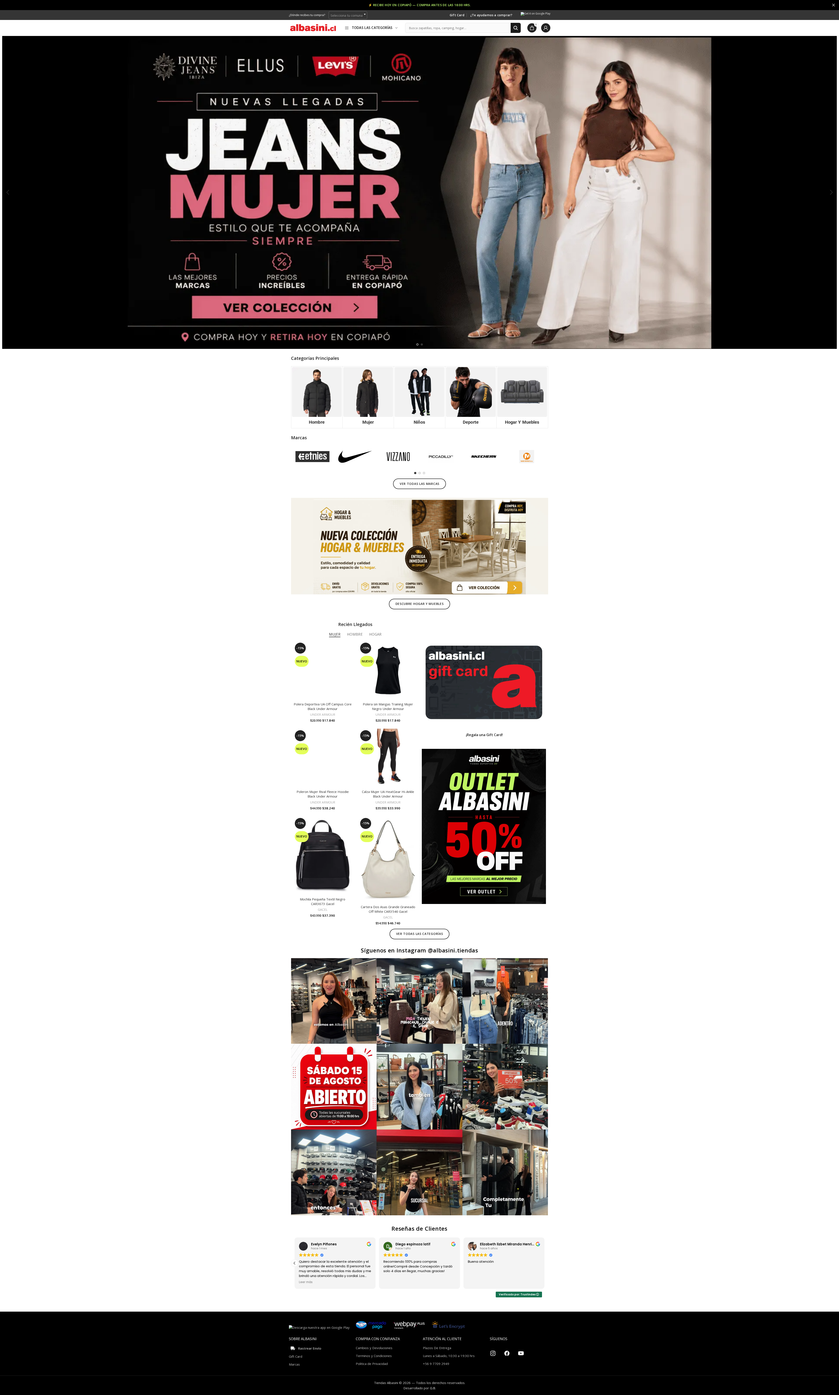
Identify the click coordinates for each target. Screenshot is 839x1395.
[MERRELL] (526, 457)
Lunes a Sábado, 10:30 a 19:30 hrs (449, 1356)
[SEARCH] (516, 28)
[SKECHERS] (483, 457)
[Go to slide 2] (422, 344)
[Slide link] (419, 192)
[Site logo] (313, 27)
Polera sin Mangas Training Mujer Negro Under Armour (388, 706)
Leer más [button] (306, 1282)
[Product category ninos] (419, 397)
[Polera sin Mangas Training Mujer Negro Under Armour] (388, 670)
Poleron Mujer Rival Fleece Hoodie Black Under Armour (323, 793)
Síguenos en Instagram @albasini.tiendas (419, 950)
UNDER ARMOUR (322, 714)
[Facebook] (507, 1351)
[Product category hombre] (317, 397)
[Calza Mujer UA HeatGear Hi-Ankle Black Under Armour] (388, 758)
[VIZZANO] (398, 457)
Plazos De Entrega (437, 1348)
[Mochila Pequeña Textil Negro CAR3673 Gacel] (322, 855)
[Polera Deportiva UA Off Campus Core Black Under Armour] (322, 670)
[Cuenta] (546, 27)
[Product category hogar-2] (522, 397)
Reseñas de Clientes (419, 1228)
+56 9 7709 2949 (436, 1363)
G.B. (433, 1388)
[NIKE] (355, 457)
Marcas (294, 1364)
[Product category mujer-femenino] (368, 397)
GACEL (322, 909)
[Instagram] (493, 1351)
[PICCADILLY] (440, 457)
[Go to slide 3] (424, 473)
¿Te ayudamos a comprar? (491, 15)
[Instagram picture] (334, 1001)
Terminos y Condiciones (374, 1356)
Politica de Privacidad (372, 1363)
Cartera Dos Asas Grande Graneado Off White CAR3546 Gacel (388, 909)
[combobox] (348, 15)
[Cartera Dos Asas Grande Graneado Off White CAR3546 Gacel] (388, 859)
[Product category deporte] (471, 397)
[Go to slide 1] (417, 344)
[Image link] (419, 545)
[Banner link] (484, 682)
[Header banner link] (419, 5)
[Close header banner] (833, 5)
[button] (7, 192)
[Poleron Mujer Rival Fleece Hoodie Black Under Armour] (322, 758)
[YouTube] (521, 1351)
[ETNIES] (312, 457)
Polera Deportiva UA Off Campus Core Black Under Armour (323, 706)
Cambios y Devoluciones (374, 1348)
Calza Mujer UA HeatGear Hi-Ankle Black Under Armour (388, 793)
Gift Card (457, 15)
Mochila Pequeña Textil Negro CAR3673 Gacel (322, 901)
